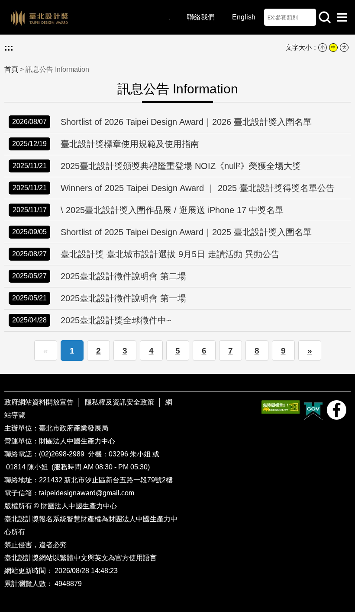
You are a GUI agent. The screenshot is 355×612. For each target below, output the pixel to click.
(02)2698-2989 (62, 454)
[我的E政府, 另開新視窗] (313, 410)
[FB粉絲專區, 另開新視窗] (336, 410)
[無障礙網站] (280, 407)
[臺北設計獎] (86, 17)
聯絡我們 (201, 17)
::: (8, 47)
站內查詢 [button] (324, 17)
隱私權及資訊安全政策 (119, 402)
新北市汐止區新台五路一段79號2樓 (118, 480)
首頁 (11, 69)
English (243, 17)
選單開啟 (342, 17)
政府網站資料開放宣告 (39, 402)
